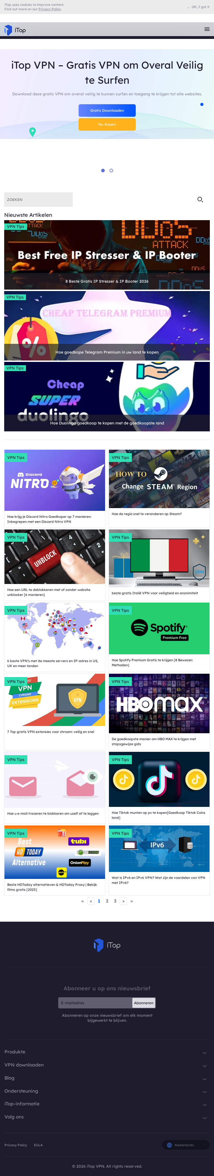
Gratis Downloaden (107, 110)
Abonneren (144, 1003)
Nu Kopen (107, 124)
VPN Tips (15, 226)
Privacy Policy (16, 1145)
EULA (38, 1145)
